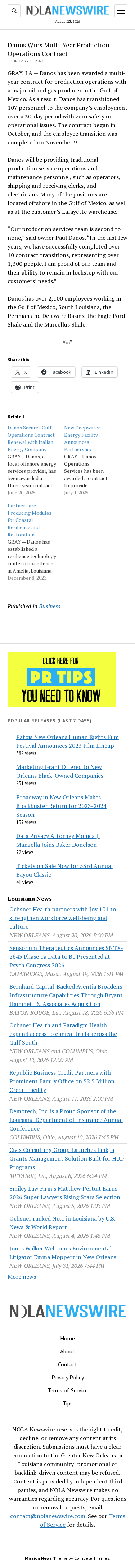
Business (49, 606)
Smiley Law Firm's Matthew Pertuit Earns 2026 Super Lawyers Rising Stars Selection (64, 1192)
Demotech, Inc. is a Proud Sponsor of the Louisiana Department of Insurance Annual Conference (66, 1119)
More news (22, 1276)
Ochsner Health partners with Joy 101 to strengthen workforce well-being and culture (62, 917)
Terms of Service (68, 1390)
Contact (67, 1364)
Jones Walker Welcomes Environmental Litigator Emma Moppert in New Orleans (62, 1252)
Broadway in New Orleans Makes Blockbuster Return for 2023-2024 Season (61, 805)
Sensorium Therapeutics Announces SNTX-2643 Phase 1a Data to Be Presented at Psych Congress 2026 (66, 956)
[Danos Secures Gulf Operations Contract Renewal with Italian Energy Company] (36, 460)
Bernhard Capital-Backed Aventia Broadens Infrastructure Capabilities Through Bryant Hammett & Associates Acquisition (66, 995)
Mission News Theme (46, 1558)
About (67, 1351)
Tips (68, 1403)
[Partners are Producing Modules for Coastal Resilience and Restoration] (36, 542)
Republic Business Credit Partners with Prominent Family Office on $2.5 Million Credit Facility (61, 1081)
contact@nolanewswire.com (47, 1516)
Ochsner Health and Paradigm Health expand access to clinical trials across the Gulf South (63, 1033)
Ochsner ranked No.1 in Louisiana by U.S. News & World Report (62, 1222)
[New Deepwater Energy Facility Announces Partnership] (92, 460)
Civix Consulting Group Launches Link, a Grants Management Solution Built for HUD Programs (66, 1158)
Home (67, 1338)
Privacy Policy (67, 1377)
